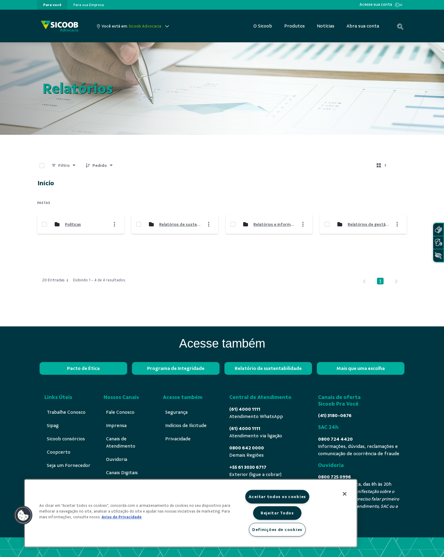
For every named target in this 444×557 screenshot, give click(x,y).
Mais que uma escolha (360, 368)
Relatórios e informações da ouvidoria (274, 224)
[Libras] (438, 229)
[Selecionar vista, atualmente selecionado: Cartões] (382, 165)
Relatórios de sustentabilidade (180, 224)
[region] (190, 513)
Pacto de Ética (83, 368)
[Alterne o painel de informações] (399, 165)
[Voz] (438, 242)
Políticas (73, 224)
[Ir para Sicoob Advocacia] (60, 26)
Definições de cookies (277, 529)
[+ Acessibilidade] (438, 255)
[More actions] (114, 224)
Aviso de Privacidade (121, 517)
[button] (23, 515)
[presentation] (52, 5)
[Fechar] (344, 493)
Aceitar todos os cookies (277, 496)
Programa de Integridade (175, 368)
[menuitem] (52, 5)
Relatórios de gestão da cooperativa (368, 224)
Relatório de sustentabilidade (268, 368)
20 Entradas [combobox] (53, 280)
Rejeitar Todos (277, 512)
